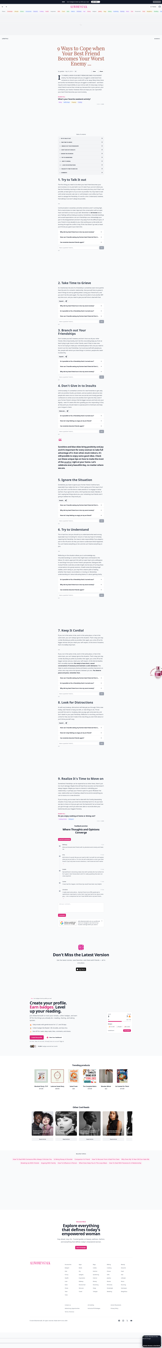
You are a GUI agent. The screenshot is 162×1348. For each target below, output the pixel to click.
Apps (80, 1264)
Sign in (62, 1041)
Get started (127, 1030)
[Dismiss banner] (101, 921)
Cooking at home (63, 819)
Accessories (28, 11)
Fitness (3, 11)
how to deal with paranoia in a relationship (125, 1163)
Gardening (115, 11)
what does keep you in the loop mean (93, 1163)
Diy (80, 1271)
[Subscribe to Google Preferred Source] (68, 923)
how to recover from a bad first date (105, 1159)
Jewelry (100, 11)
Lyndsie (62, 71)
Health (47, 11)
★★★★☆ (157, 38)
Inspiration (53, 11)
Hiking (60, 102)
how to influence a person (67, 1163)
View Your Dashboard (55, 1037)
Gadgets (81, 1274)
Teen (66, 1291)
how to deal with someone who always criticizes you (32, 1159)
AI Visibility (91, 1305)
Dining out (71, 819)
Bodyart (94, 11)
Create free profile (36, 1037)
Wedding (156, 11)
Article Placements (116, 1305)
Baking (109, 11)
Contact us (68, 1305)
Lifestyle (16, 11)
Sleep (94, 1288)
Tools (66, 1295)
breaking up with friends (30, 1163)
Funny (66, 1274)
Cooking (41, 11)
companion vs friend (82, 1159)
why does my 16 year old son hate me (135, 1159)
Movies (22, 11)
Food (144, 11)
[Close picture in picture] (144, 1337)
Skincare (81, 1288)
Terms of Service (69, 1312)
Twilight (95, 1291)
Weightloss (149, 11)
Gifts (59, 11)
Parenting (95, 1285)
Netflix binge (67, 102)
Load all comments (64, 839)
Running (122, 11)
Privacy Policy (114, 1308)
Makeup (81, 1281)
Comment (62, 915)
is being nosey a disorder (63, 1159)
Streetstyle (9, 11)
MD (75, 71)
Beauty (123, 1264)
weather (68, 462)
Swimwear (124, 1288)
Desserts (35, 11)
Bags (105, 11)
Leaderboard (111, 1030)
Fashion (95, 1271)
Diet (132, 11)
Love (66, 1281)
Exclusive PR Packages (94, 1308)
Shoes (66, 1288)
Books (80, 1268)
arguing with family (48, 1163)
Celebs (95, 1268)
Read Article (46, 1139)
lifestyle (5, 38)
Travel (63, 11)
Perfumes (79, 11)
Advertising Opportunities (72, 1308)
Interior (73, 11)
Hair (84, 11)
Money (89, 11)
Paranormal (138, 11)
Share (101, 71)
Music (127, 11)
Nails (68, 11)
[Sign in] (159, 6)
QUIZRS (102, 104)
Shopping (74, 102)
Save (94, 71)
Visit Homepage (81, 1247)
